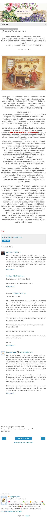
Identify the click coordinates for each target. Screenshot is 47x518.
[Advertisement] (23, 468)
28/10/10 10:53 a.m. (26, 352)
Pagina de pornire (23, 438)
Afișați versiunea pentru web (23, 442)
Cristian (9, 276)
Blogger (27, 516)
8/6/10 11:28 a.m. (19, 276)
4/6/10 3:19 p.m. (15, 252)
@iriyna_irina (11, 352)
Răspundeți (10, 269)
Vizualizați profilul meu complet (11, 511)
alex (7, 252)
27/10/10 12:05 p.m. (20, 293)
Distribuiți (6, 240)
